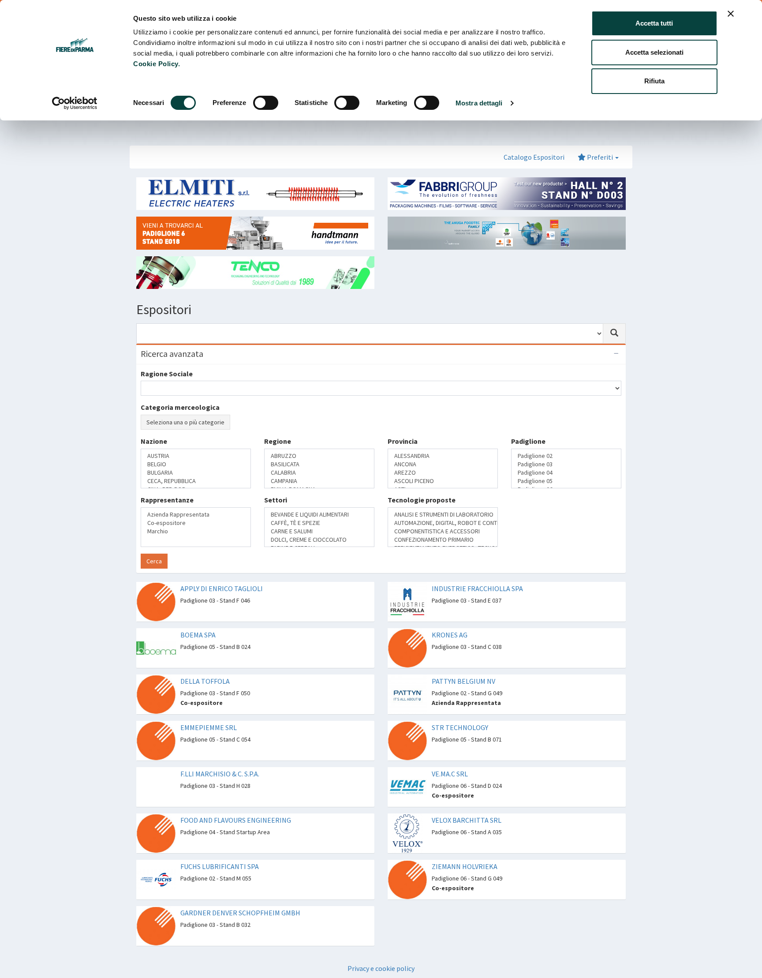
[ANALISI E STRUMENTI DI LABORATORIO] (442, 514)
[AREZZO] (442, 472)
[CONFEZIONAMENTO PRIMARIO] (442, 540)
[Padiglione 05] (566, 481)
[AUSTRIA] (195, 456)
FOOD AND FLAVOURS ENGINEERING (235, 820)
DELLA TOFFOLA (205, 681)
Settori (275, 499)
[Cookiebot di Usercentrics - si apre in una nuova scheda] (74, 103)
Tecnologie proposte (422, 499)
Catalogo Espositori (534, 157)
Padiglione (528, 441)
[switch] (265, 103)
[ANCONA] (442, 464)
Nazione (154, 441)
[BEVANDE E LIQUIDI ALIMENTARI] (319, 514)
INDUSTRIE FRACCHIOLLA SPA (477, 588)
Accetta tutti (654, 23)
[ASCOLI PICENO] (442, 481)
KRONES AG (449, 634)
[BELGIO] (195, 464)
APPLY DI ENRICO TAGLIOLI (221, 588)
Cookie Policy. (156, 63)
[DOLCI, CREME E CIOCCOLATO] (319, 540)
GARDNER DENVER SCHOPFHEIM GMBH (240, 912)
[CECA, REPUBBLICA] (195, 481)
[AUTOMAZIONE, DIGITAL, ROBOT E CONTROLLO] (442, 523)
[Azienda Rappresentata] (195, 514)
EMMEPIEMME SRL (208, 727)
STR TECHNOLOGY (460, 727)
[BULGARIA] (195, 472)
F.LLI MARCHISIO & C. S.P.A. (219, 773)
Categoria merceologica (180, 407)
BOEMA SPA (198, 634)
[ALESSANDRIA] (442, 456)
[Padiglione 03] (566, 464)
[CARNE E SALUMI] (319, 531)
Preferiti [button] (600, 157)
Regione (277, 441)
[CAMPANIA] (319, 481)
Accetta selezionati (654, 52)
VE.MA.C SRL (450, 773)
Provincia (403, 441)
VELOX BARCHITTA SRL (466, 820)
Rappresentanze (167, 499)
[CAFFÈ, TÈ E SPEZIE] (319, 523)
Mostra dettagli (479, 103)
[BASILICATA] (319, 464)
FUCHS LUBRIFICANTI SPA (219, 866)
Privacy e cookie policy (381, 968)
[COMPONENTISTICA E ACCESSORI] (442, 531)
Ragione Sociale (167, 373)
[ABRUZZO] (319, 456)
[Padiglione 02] (566, 456)
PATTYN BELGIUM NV (463, 681)
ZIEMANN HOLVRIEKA (464, 866)
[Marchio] (195, 531)
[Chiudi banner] (731, 14)
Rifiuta (654, 81)
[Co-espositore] (195, 523)
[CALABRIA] (319, 472)
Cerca (154, 561)
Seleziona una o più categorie (185, 422)
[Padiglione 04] (566, 472)
